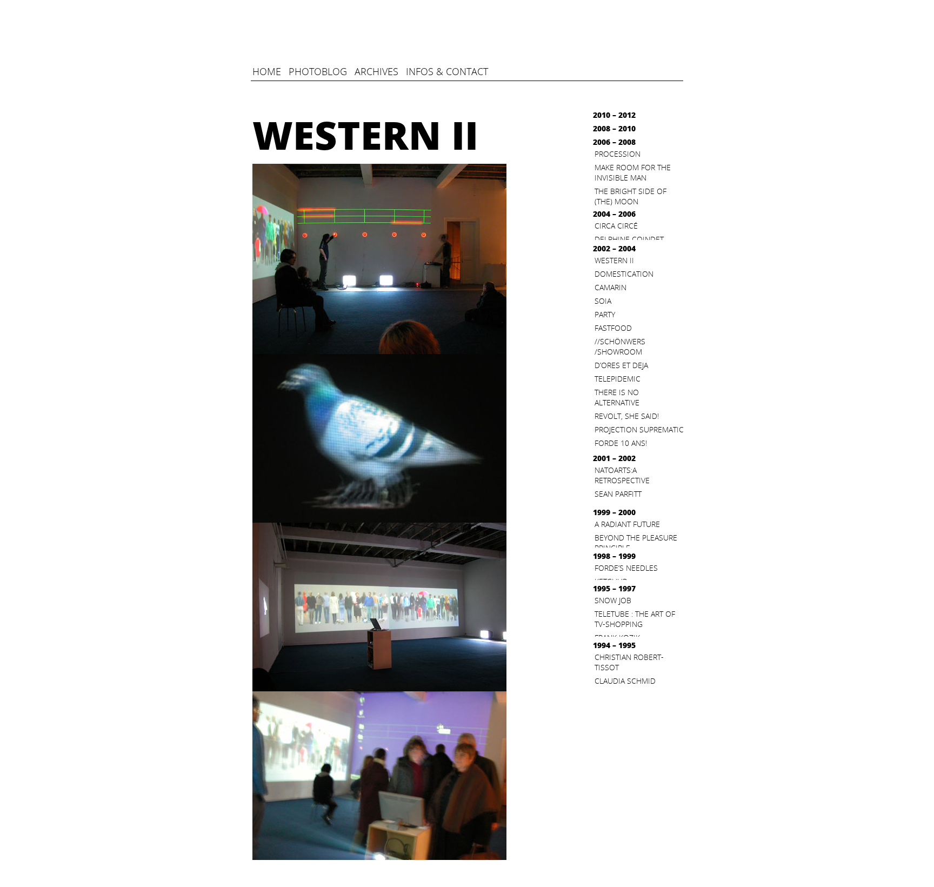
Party (605, 314)
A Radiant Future (627, 524)
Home (266, 71)
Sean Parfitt (618, 494)
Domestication (624, 274)
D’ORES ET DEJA (621, 365)
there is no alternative (617, 397)
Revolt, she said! (627, 416)
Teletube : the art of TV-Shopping (635, 619)
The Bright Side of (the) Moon (630, 196)
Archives (376, 71)
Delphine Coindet (629, 239)
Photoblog (318, 71)
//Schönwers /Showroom (620, 346)
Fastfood (613, 328)
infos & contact (447, 71)
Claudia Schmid (625, 681)
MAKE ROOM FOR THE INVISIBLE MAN (633, 172)
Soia (603, 301)
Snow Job (613, 600)
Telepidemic (618, 379)
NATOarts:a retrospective (622, 475)
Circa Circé (616, 226)
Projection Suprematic (639, 429)
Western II (614, 260)
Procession (618, 154)
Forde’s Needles (626, 568)
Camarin (610, 287)
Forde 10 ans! (621, 443)
